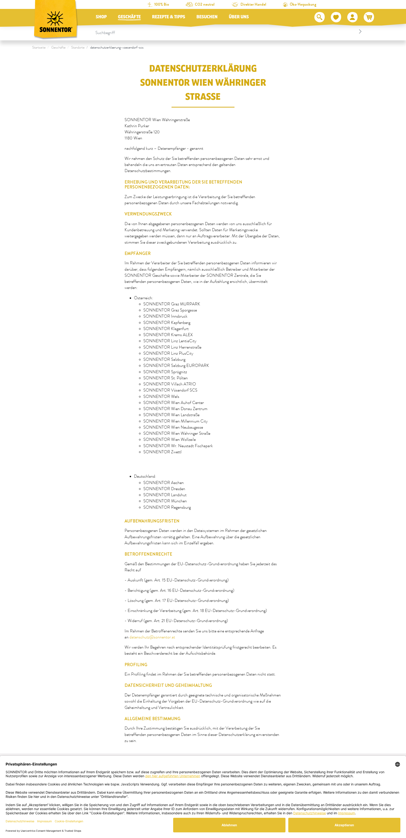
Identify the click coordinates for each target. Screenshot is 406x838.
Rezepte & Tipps (168, 17)
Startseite (39, 47)
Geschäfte (129, 17)
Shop (101, 17)
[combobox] (229, 31)
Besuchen (207, 17)
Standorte (78, 47)
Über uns (239, 17)
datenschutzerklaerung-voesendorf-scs (117, 47)
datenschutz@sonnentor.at (152, 637)
